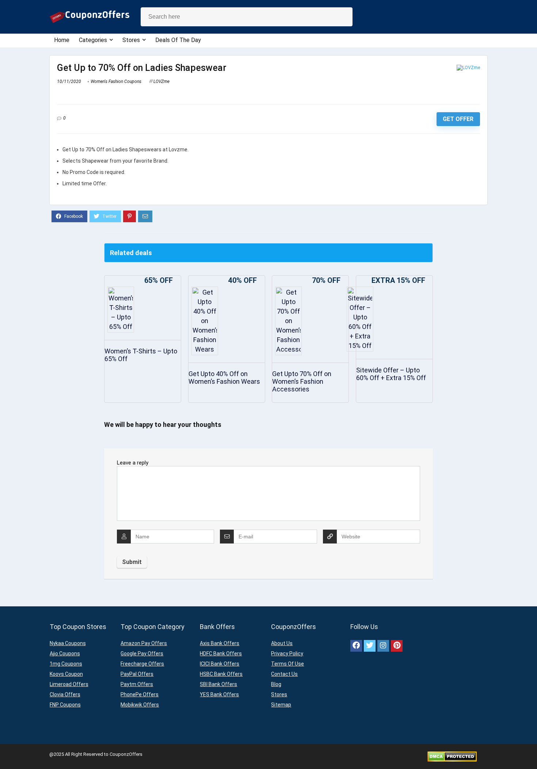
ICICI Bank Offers (219, 664)
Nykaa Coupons (68, 643)
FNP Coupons (65, 705)
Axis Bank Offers (219, 643)
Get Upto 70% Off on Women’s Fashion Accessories (301, 381)
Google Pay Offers (142, 653)
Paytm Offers (137, 684)
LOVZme (161, 81)
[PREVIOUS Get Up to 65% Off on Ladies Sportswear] (7, 750)
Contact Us (284, 674)
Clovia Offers (65, 694)
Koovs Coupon (66, 674)
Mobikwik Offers (140, 705)
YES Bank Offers (219, 694)
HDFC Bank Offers (221, 653)
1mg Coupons (66, 664)
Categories (93, 40)
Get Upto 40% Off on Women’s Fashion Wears (224, 377)
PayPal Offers (137, 674)
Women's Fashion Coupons (116, 81)
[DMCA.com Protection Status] (452, 754)
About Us (282, 643)
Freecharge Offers (142, 664)
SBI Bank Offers (218, 684)
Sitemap (281, 705)
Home (61, 40)
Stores (131, 40)
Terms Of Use (287, 664)
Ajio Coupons (65, 653)
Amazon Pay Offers (144, 643)
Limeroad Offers (69, 684)
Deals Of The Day (178, 40)
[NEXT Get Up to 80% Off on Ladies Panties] (529, 750)
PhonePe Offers (140, 694)
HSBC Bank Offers (221, 674)
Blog (276, 684)
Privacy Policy (287, 653)
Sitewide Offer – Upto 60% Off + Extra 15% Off (391, 374)
